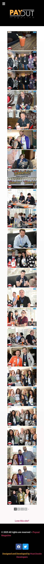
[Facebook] (19, 547)
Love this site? (22, 521)
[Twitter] (25, 547)
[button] (22, 4)
